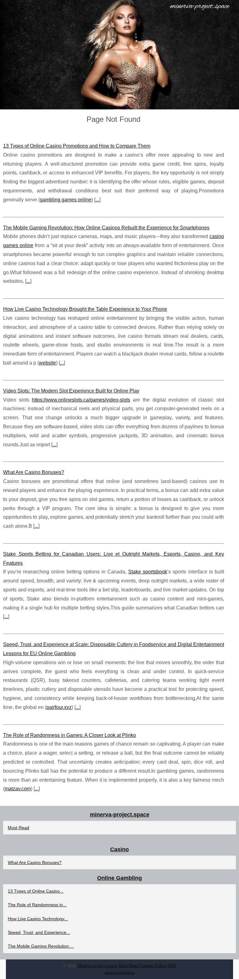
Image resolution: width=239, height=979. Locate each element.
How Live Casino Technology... (38, 918)
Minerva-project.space (97, 965)
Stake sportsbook (147, 571)
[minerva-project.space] (119, 54)
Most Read (18, 827)
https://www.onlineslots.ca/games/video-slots (81, 399)
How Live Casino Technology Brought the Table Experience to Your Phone (85, 309)
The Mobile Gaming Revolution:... (41, 946)
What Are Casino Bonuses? (33, 472)
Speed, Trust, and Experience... (39, 932)
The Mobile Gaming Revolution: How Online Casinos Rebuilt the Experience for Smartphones (106, 227)
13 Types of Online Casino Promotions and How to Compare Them (76, 146)
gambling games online (65, 199)
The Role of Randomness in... (37, 904)
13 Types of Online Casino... (35, 891)
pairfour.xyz (59, 707)
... (97, 199)
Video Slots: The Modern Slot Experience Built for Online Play (71, 390)
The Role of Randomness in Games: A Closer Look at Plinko (69, 735)
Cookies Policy (152, 965)
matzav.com (18, 788)
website (47, 362)
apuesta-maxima (119, 972)
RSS (172, 965)
